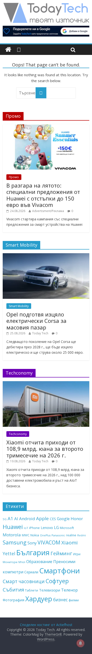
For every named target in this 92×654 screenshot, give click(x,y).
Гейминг (61, 553)
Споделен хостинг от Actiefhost (46, 624)
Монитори (10, 562)
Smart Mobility (19, 306)
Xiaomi (69, 542)
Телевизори (49, 590)
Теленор (69, 590)
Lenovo (47, 527)
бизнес (60, 600)
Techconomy (18, 434)
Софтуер (57, 581)
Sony (32, 543)
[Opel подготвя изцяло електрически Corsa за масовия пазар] (46, 255)
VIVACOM (49, 542)
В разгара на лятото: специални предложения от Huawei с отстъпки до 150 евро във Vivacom (43, 195)
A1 (10, 518)
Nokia (34, 535)
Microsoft (67, 528)
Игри (76, 554)
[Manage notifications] (80, 643)
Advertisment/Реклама (48, 211)
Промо (14, 177)
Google (63, 518)
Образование (39, 561)
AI (16, 518)
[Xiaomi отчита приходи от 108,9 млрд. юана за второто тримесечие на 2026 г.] (46, 383)
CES (53, 518)
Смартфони (59, 571)
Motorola (12, 535)
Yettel (9, 553)
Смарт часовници (24, 581)
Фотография (13, 599)
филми (74, 600)
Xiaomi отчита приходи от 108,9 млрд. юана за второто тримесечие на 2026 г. (44, 449)
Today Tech (40, 333)
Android (27, 518)
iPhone (34, 528)
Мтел (21, 562)
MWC (25, 535)
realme (71, 535)
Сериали (31, 572)
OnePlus (45, 535)
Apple (42, 518)
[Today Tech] (46, 5)
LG (56, 527)
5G (5, 519)
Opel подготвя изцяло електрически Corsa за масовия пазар (36, 321)
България (33, 552)
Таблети (31, 590)
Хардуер (38, 598)
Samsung (14, 542)
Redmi (81, 535)
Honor (77, 518)
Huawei (13, 527)
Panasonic (58, 535)
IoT (26, 528)
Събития (13, 589)
